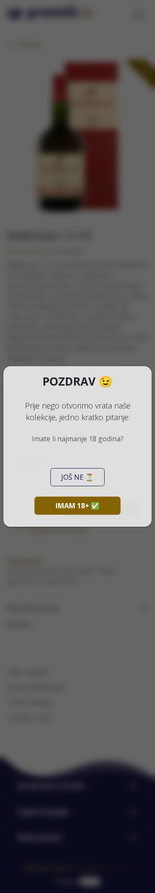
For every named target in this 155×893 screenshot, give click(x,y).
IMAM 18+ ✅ (77, 505)
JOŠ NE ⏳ (77, 477)
